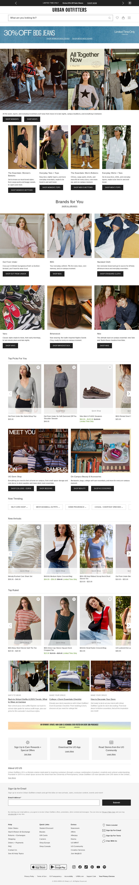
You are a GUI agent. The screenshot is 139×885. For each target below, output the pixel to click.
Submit (116, 802)
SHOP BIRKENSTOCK (61, 346)
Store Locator (112, 825)
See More (12, 778)
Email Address (14, 798)
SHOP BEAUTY (80, 488)
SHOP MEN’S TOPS (112, 187)
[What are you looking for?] (110, 18)
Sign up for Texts (113, 836)
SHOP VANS (10, 346)
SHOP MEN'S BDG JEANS (82, 39)
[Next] (128, 394)
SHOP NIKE (104, 346)
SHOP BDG (57, 274)
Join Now (27, 754)
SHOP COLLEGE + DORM (21, 488)
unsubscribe (12, 814)
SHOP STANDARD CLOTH (110, 274)
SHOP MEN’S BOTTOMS (83, 187)
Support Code (91, 876)
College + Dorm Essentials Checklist (65, 699)
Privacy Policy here (108, 812)
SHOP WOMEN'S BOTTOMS (22, 190)
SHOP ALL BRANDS (69, 206)
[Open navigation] (129, 18)
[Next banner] (123, 3)
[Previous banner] (16, 3)
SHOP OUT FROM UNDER (16, 274)
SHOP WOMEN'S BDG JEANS (58, 39)
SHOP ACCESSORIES (102, 488)
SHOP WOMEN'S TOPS (51, 187)
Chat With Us (111, 841)
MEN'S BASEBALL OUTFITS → (48, 507)
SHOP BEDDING (46, 488)
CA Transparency (55, 876)
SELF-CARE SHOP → (19, 507)
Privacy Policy (29, 876)
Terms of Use (41, 876)
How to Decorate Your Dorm (103, 699)
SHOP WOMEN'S (12, 119)
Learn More (69, 751)
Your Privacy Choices (107, 876)
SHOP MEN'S (32, 119)
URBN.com (80, 876)
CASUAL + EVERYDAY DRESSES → (109, 507)
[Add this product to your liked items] (38, 367)
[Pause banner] (130, 3)
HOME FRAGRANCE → (77, 507)
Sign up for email (113, 830)
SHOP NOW (92, 3)
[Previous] (10, 394)
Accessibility (68, 876)
